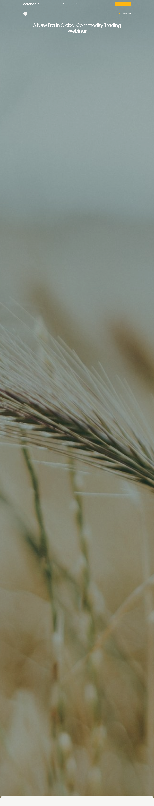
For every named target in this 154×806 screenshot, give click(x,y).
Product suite (60, 4)
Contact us (105, 4)
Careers (94, 4)
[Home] (31, 4)
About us (48, 4)
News (85, 4)
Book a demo (123, 4)
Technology (75, 4)
